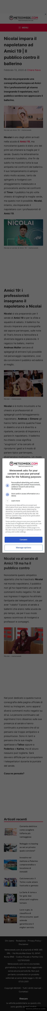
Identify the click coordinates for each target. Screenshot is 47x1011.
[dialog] (23, 505)
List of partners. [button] (15, 518)
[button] (23, 501)
